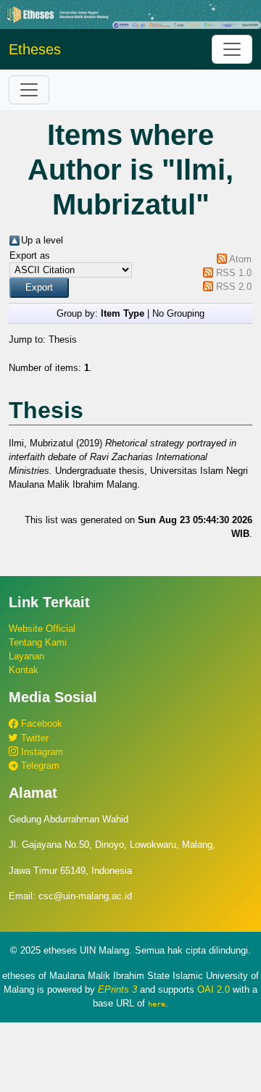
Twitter (33, 738)
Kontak (23, 669)
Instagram (40, 751)
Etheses (35, 49)
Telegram (38, 765)
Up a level (42, 240)
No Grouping (178, 313)
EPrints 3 (117, 989)
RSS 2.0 (234, 286)
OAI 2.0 (213, 989)
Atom (240, 259)
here (156, 1003)
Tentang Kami (38, 642)
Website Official (42, 628)
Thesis (63, 339)
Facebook (40, 723)
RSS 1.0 (234, 272)
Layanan (26, 656)
